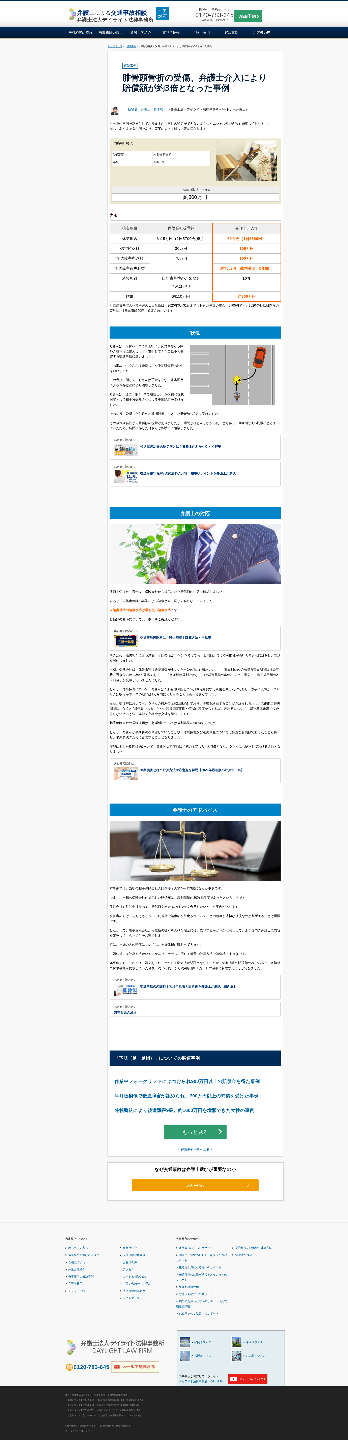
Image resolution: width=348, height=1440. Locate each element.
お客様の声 (261, 33)
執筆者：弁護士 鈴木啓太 (147, 109)
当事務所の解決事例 (81, 1276)
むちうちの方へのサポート (196, 1294)
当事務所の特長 (111, 33)
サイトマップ (131, 1298)
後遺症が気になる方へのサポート (200, 1267)
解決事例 (231, 33)
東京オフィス (254, 1342)
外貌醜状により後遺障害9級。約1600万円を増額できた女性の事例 (184, 1110)
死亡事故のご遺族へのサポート (199, 1313)
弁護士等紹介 (140, 33)
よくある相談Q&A (134, 1276)
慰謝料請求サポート (191, 1286)
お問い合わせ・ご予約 (137, 1283)
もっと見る (195, 1132)
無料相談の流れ (80, 33)
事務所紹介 (171, 33)
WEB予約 (247, 16)
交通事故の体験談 (134, 1255)
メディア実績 (76, 1290)
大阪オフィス (202, 1355)
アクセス (128, 1269)
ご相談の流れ (76, 1262)
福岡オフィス (202, 1342)
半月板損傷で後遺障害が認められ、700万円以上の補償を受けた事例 (187, 1095)
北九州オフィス (256, 1355)
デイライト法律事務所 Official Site (201, 1381)
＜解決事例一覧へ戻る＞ (195, 1149)
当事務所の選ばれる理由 (83, 1255)
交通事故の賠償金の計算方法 (253, 1247)
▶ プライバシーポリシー (77, 1431)
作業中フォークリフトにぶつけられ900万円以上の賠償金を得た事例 (187, 1081)
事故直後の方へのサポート (196, 1247)
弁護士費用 (201, 33)
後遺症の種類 (243, 1255)
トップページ (115, 46)
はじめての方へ (78, 1247)
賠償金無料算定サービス (138, 1290)
